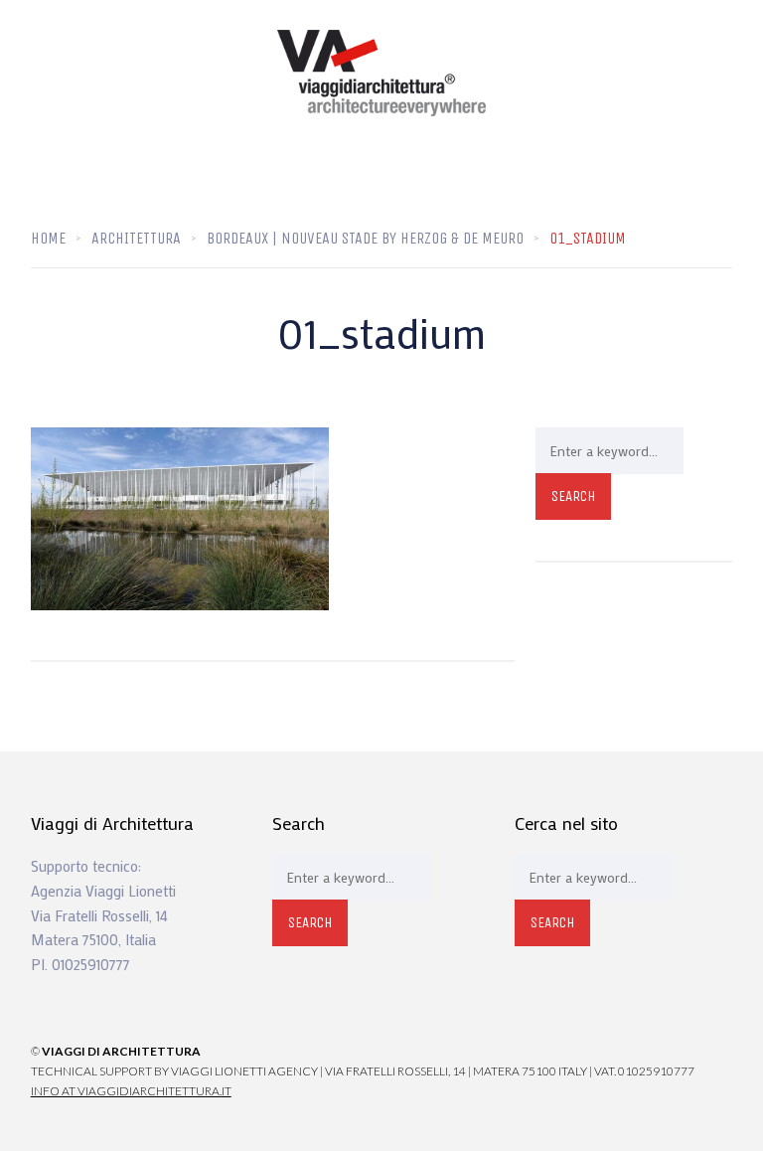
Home (48, 238)
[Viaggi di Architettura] (381, 73)
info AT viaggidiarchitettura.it (131, 1090)
